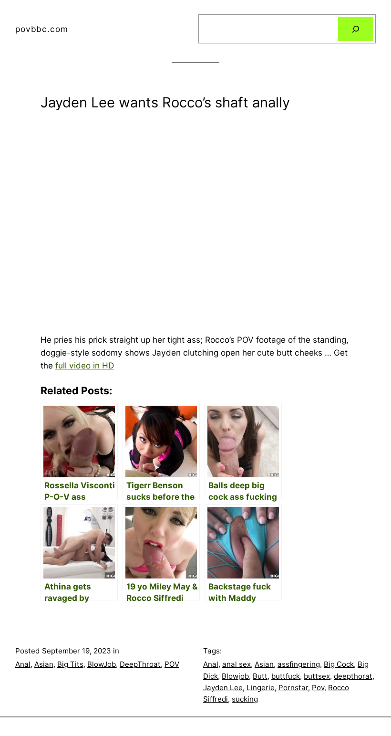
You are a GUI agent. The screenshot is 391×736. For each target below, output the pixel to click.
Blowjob (235, 676)
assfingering (299, 664)
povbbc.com (41, 29)
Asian (43, 664)
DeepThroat (140, 664)
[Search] (355, 29)
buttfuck (285, 676)
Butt (260, 676)
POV (172, 664)
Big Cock (339, 664)
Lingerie (261, 687)
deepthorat (353, 676)
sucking (245, 699)
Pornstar (293, 687)
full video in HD (84, 365)
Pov (318, 687)
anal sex (236, 664)
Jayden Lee (223, 687)
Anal (23, 664)
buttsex (317, 676)
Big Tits (70, 664)
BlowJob (101, 664)
